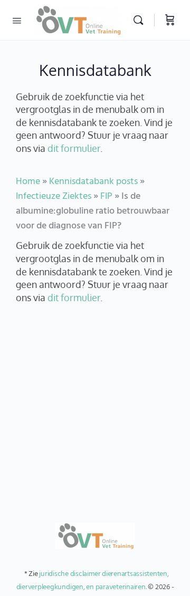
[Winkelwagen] (170, 20)
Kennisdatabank (95, 70)
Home (28, 181)
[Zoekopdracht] (141, 20)
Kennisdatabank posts (93, 181)
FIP (106, 196)
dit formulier (74, 148)
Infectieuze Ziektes (53, 196)
